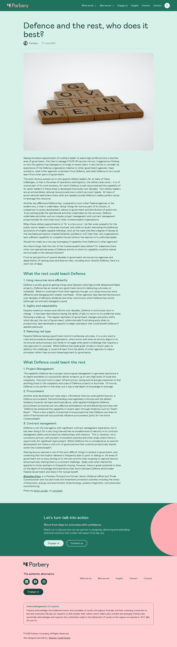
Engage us (123, 5)
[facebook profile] (35, 582)
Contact (157, 5)
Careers (146, 5)
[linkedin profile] (26, 582)
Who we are (103, 578)
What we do (86, 578)
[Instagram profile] (44, 582)
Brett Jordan (41, 490)
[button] (89, 5)
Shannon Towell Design (59, 637)
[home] (17, 5)
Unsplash (57, 490)
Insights (135, 5)
